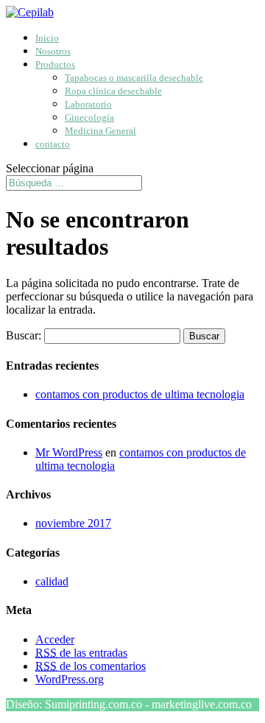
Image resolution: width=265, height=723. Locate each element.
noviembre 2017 (73, 523)
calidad (51, 581)
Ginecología (89, 117)
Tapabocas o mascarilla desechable (134, 77)
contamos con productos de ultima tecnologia (139, 394)
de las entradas (81, 652)
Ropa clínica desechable (113, 90)
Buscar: (23, 335)
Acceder (54, 639)
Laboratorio (88, 104)
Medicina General (100, 130)
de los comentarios (90, 666)
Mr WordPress (68, 452)
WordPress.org (69, 679)
